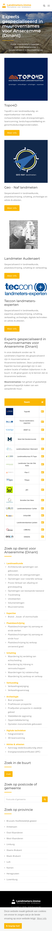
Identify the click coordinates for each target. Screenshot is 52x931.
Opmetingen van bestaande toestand (26, 590)
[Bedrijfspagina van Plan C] (42, 472)
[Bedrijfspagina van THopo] (42, 480)
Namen (10, 867)
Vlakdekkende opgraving (19, 716)
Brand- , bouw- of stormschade (23, 616)
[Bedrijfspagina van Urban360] (42, 516)
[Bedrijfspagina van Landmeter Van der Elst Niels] (42, 464)
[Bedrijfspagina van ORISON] (42, 537)
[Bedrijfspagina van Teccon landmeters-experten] (9, 422)
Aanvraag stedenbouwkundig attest (25, 747)
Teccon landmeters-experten (20, 303)
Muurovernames (16, 606)
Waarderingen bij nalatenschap (23, 672)
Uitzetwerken (14, 598)
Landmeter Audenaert (22, 258)
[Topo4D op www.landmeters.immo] (26, 79)
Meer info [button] (42, 918)
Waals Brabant (13, 856)
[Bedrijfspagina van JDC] (42, 490)
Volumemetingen (16, 602)
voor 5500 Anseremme (25, 47)
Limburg (10, 844)
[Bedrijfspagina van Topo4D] (9, 411)
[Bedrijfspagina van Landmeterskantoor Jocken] (42, 523)
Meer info (12, 132)
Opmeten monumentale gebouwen (25, 724)
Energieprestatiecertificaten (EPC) (24, 751)
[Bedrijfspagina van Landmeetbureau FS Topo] (42, 456)
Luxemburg (11, 879)
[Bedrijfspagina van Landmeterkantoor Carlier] (9, 508)
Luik (8, 861)
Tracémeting (14, 594)
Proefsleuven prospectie (19, 704)
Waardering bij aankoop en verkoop (25, 676)
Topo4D (10, 105)
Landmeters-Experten (28, 44)
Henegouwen (12, 873)
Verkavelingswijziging (18, 686)
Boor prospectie (15, 700)
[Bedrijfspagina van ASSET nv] (42, 430)
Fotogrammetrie (15, 733)
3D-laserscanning (16, 737)
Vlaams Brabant (14, 850)
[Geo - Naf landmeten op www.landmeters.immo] (26, 161)
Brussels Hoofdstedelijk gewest (21, 820)
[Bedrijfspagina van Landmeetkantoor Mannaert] (42, 449)
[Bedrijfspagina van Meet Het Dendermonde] (42, 439)
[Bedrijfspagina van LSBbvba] (42, 530)
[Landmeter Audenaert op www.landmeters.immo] (23, 234)
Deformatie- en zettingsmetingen (24, 574)
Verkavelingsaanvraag (18, 690)
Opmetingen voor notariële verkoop (25, 578)
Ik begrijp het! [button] (13, 926)
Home (13, 44)
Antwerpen (11, 826)
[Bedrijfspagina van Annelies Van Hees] (42, 500)
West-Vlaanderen (14, 838)
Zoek (8, 774)
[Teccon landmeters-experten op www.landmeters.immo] (26, 289)
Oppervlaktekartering (18, 720)
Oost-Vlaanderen (14, 832)
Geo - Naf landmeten (21, 187)
